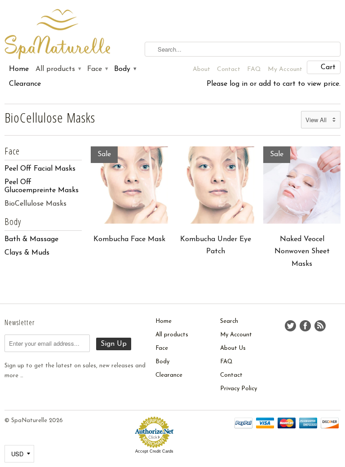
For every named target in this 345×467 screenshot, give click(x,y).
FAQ (254, 69)
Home (19, 69)
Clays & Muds (26, 252)
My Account (285, 69)
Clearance (25, 84)
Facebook (305, 325)
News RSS (320, 325)
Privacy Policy (238, 389)
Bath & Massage (31, 239)
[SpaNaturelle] (57, 35)
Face (97, 69)
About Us (233, 348)
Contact (228, 69)
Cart (328, 67)
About (201, 69)
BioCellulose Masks (49, 117)
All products (57, 69)
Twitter (290, 325)
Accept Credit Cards (154, 451)
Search (229, 321)
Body (125, 69)
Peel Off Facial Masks (39, 168)
